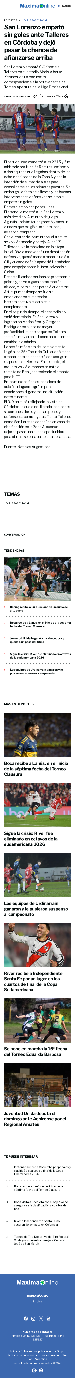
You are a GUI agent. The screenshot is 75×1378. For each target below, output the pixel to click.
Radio (66, 6)
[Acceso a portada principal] (37, 6)
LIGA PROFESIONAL (34, 20)
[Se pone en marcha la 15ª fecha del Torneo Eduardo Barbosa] (37, 1020)
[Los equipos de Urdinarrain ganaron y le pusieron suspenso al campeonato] (37, 875)
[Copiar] (35, 96)
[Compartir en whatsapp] (41, 96)
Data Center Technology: (41, 1370)
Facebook (26, 1318)
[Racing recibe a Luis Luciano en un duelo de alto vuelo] (37, 579)
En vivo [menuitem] (37, 1301)
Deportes (10, 20)
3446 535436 (32, 1335)
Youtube (49, 1318)
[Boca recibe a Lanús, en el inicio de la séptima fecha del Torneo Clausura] (37, 735)
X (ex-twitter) (41, 1318)
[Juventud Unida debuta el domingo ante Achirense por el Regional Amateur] (37, 1085)
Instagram (33, 1318)
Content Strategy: (34, 1370)
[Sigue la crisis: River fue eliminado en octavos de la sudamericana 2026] (37, 805)
